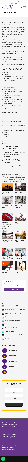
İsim (14, 387)
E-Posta (14, 392)
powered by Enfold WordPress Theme (14, 459)
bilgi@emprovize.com (15, 372)
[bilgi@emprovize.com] (4, 372)
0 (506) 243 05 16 (13, 356)
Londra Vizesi (5, 222)
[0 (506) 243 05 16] (4, 356)
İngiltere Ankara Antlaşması (6, 271)
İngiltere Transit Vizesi (10, 12)
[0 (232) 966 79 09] (4, 350)
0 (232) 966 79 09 (13, 350)
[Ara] (20, 7)
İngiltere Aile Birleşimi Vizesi (6, 193)
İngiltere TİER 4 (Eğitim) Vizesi (19, 257)
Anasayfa (9, 14)
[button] (3, 459)
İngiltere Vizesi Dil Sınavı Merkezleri (19, 193)
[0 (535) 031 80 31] (4, 361)
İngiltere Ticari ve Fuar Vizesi (7, 240)
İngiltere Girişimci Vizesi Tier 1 (19, 206)
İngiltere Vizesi (14, 14)
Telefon (14, 398)
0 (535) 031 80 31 (14, 3)
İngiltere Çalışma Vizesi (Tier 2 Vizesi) (7, 257)
